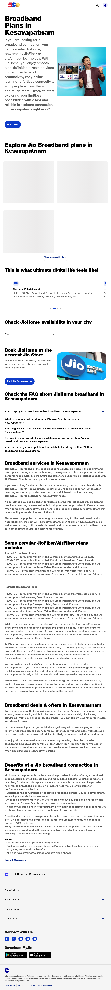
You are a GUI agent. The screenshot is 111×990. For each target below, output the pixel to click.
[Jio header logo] (14, 5)
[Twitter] (7, 939)
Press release (10, 985)
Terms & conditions (45, 985)
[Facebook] (20, 939)
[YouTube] (27, 939)
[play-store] (16, 955)
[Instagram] (14, 939)
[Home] (6, 874)
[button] (97, 5)
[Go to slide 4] (60, 308)
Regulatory (22, 985)
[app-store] (40, 955)
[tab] (55, 890)
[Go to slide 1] (50, 308)
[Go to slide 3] (56, 308)
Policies (32, 985)
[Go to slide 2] (53, 308)
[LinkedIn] (34, 939)
